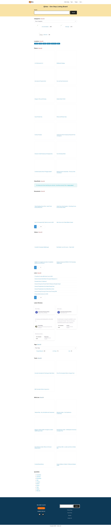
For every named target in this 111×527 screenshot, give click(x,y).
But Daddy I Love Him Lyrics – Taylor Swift (65, 247)
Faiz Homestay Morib (61, 153)
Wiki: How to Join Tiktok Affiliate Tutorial (65, 222)
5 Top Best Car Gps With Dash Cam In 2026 (44, 276)
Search (35, 9)
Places (37, 485)
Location (38, 481)
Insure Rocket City (38, 116)
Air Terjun (55, 351)
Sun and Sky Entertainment (62, 81)
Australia (36, 43)
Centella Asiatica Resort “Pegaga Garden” (43, 171)
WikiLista (38, 490)
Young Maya (40, 325)
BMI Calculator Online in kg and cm (42, 389)
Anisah (68, 325)
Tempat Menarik (39, 351)
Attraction (45, 34)
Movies (37, 483)
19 (40, 226)
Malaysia (48, 43)
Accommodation (45, 26)
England (44, 43)
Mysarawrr (46, 336)
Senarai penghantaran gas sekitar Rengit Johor (44, 286)
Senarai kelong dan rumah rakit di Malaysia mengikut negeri (48, 283)
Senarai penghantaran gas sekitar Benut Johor (44, 288)
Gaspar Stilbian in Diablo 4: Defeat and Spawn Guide (66, 465)
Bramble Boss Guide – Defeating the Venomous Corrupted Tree (66, 430)
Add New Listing (41, 508)
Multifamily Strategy (61, 63)
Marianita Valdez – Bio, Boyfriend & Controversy (64, 413)
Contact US (70, 518)
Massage (67, 26)
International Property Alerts (40, 81)
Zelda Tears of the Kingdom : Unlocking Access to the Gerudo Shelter (66, 207)
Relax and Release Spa (62, 116)
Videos (37, 488)
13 (40, 297)
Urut (69, 351)
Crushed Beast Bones (39, 464)
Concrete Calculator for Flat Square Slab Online (44, 373)
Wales (58, 43)
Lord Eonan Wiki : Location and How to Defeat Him (66, 447)
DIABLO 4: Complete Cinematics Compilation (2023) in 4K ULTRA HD (44, 263)
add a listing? (70, 185)
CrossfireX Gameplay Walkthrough (42, 247)
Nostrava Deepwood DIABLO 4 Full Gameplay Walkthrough (66, 263)
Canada (40, 43)
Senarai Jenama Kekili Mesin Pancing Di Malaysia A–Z (46, 278)
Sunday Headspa (38, 134)
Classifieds (38, 474)
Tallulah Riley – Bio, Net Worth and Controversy (44, 412)
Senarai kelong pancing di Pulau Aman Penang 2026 (46, 291)
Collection (38, 476)
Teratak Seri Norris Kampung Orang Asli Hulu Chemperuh (66, 135)
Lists (37, 480)
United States (54, 43)
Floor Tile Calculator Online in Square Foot (65, 373)
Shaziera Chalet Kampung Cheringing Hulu (43, 153)
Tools (37, 487)
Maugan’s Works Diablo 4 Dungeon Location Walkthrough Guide (44, 430)
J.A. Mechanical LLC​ (39, 63)
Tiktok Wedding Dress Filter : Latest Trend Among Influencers (43, 207)
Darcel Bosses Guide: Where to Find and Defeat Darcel (43, 447)
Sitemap (69, 515)
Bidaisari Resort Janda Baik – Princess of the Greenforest (66, 172)
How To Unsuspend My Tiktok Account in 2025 (44, 222)
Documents (38, 478)
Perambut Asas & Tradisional (40, 281)
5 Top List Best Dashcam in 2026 (41, 293)
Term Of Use (69, 512)
